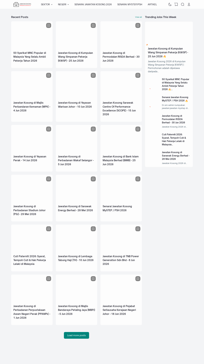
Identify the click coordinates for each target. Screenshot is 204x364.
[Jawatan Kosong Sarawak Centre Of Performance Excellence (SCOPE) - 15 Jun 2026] (121, 97)
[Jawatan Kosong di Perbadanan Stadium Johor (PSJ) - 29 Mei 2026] (32, 201)
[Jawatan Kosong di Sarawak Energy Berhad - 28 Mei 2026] (76, 201)
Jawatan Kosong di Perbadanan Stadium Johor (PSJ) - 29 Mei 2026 (29, 210)
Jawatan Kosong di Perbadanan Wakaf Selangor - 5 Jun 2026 (76, 160)
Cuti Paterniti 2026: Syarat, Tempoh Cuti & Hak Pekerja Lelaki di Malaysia (29, 260)
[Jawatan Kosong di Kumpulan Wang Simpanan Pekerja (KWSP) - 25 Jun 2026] (76, 48)
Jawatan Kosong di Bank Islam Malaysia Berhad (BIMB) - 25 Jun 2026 (121, 160)
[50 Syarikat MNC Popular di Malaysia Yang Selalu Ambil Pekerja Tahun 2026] (32, 48)
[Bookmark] (48, 25)
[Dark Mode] (170, 4)
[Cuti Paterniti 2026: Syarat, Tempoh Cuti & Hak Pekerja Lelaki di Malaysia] (32, 251)
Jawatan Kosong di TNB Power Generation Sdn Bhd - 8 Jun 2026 (121, 260)
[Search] (182, 4)
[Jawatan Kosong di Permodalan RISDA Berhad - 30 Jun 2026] (121, 48)
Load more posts (76, 335)
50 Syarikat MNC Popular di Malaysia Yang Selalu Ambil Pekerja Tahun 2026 (29, 56)
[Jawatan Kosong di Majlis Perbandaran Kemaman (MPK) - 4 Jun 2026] (32, 97)
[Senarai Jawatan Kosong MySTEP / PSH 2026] (121, 201)
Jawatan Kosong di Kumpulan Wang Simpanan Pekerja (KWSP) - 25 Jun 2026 (75, 56)
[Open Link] (189, 4)
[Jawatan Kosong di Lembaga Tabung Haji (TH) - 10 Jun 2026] (76, 251)
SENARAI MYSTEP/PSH (129, 4)
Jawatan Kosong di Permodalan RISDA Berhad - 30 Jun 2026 (121, 56)
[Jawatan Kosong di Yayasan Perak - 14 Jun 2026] (32, 151)
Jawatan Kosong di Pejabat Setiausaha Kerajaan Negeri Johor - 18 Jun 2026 (119, 310)
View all (138, 17)
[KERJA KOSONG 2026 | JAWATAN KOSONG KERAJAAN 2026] (22, 4)
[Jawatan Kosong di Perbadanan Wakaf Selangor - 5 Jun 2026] (76, 151)
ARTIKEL (152, 4)
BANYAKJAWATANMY (166, 355)
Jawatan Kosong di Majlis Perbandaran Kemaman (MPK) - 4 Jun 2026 (31, 106)
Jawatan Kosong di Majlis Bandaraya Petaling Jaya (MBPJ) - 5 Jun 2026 (76, 310)
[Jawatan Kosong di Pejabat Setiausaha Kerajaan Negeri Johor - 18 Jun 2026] (121, 301)
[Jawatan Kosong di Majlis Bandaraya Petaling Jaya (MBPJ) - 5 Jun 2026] (76, 301)
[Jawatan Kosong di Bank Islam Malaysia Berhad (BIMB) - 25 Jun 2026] (121, 151)
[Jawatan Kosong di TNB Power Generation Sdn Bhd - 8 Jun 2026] (121, 251)
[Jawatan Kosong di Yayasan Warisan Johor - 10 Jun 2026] (76, 97)
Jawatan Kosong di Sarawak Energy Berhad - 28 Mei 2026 (175, 155)
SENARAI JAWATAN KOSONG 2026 (93, 4)
